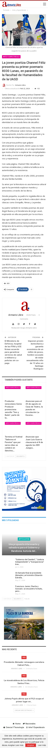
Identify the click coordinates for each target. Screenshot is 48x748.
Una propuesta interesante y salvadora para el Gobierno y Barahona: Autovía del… (24, 547)
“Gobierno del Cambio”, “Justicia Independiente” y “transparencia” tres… (29, 561)
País (24, 657)
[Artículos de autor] (24, 306)
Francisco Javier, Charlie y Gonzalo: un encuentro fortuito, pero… (28, 588)
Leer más (42, 745)
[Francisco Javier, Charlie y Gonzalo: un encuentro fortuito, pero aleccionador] (7, 589)
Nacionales (30, 724)
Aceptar (30, 745)
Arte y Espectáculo (11, 57)
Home (18, 724)
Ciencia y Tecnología (15, 727)
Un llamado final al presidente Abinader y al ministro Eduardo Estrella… (28, 575)
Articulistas (24, 539)
